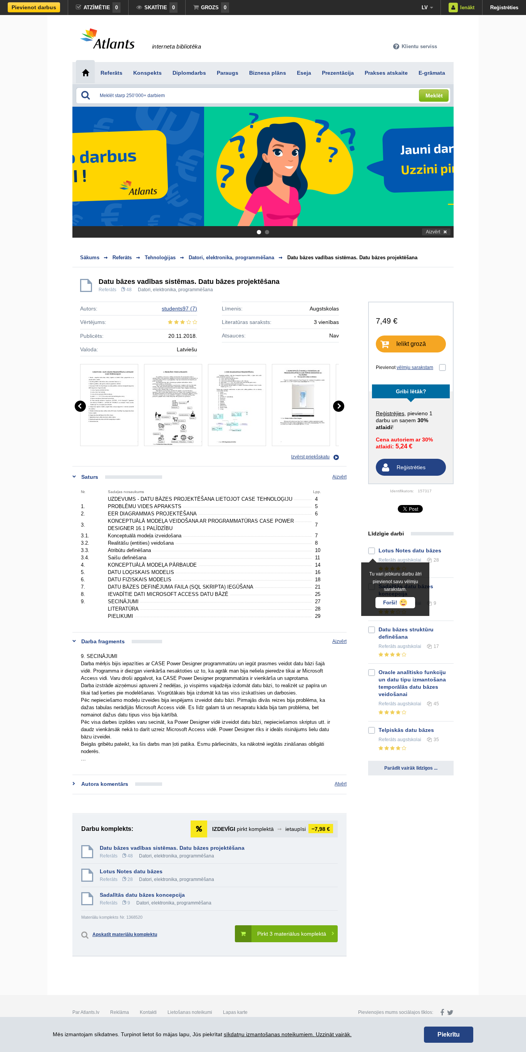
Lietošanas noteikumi (190, 1012)
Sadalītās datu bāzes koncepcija (142, 895)
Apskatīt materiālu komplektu (124, 934)
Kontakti (148, 1012)
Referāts (107, 289)
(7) (179, 308)
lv (425, 7)
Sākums (89, 257)
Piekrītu (448, 1034)
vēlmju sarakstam (415, 367)
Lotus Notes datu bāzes (131, 871)
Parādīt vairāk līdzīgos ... (410, 768)
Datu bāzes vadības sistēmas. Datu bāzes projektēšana (352, 257)
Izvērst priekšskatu (310, 457)
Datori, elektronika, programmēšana (175, 289)
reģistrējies (390, 413)
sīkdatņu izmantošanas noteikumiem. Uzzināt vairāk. (288, 1034)
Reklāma (119, 1012)
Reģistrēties (504, 7)
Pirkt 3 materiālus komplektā (291, 934)
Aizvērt (433, 232)
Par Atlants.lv (85, 1012)
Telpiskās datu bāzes (406, 730)
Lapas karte (235, 1012)
